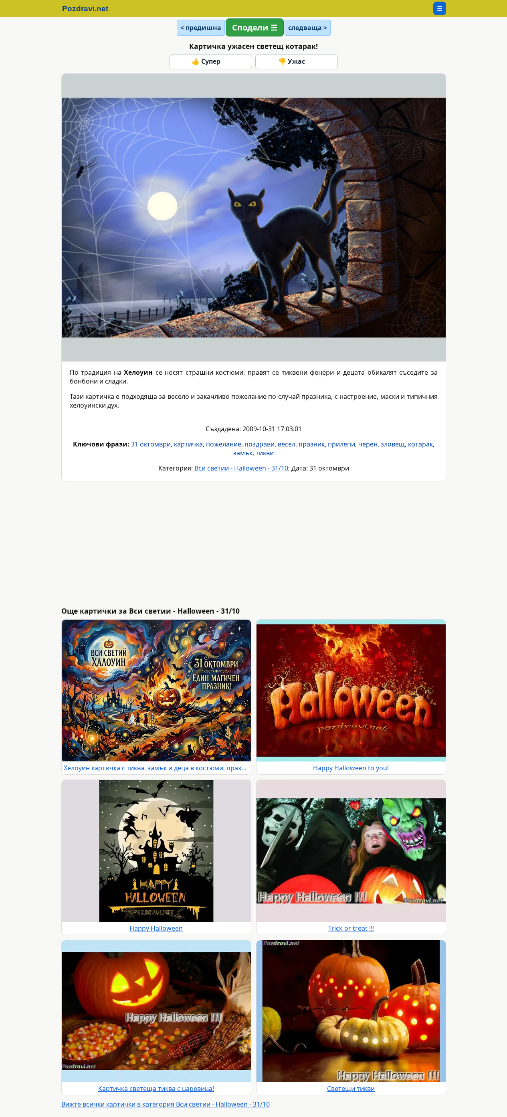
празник (312, 444)
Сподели (250, 27)
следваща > (307, 27)
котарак (420, 444)
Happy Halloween (156, 928)
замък (242, 452)
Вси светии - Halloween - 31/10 (241, 468)
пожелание (223, 444)
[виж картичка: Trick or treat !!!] (351, 851)
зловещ (393, 444)
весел (286, 444)
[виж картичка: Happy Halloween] (156, 851)
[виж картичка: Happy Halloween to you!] (351, 690)
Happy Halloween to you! (351, 768)
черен (368, 444)
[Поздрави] (89, 8)
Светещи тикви (351, 1088)
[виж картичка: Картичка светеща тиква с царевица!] (156, 1011)
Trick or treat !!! (351, 928)
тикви (265, 452)
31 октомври (151, 444)
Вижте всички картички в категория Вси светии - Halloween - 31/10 (165, 1104)
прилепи (341, 444)
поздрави (259, 444)
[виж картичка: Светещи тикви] (351, 1011)
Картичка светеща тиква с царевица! (156, 1088)
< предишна (200, 27)
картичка (188, 444)
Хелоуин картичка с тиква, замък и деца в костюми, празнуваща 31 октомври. (156, 768)
